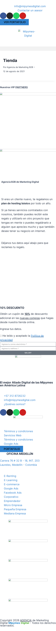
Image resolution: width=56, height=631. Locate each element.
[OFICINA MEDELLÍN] (3, 455)
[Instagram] (10, 15)
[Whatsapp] (16, 15)
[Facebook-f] (3, 15)
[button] (28, 48)
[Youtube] (23, 15)
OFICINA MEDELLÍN (20, 453)
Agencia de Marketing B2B (20, 67)
